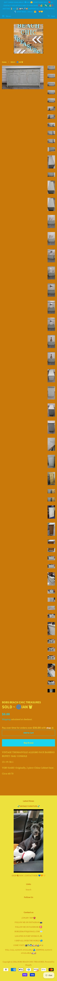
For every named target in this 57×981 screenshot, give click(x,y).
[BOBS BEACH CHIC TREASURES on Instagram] (31, 903)
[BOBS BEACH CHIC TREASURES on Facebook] (25, 903)
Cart (53, 16)
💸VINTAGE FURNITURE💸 (28, 806)
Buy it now (28, 742)
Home (4, 62)
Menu (8, 16)
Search (28, 889)
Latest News (28, 801)
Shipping (6, 719)
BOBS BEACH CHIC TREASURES (30, 961)
